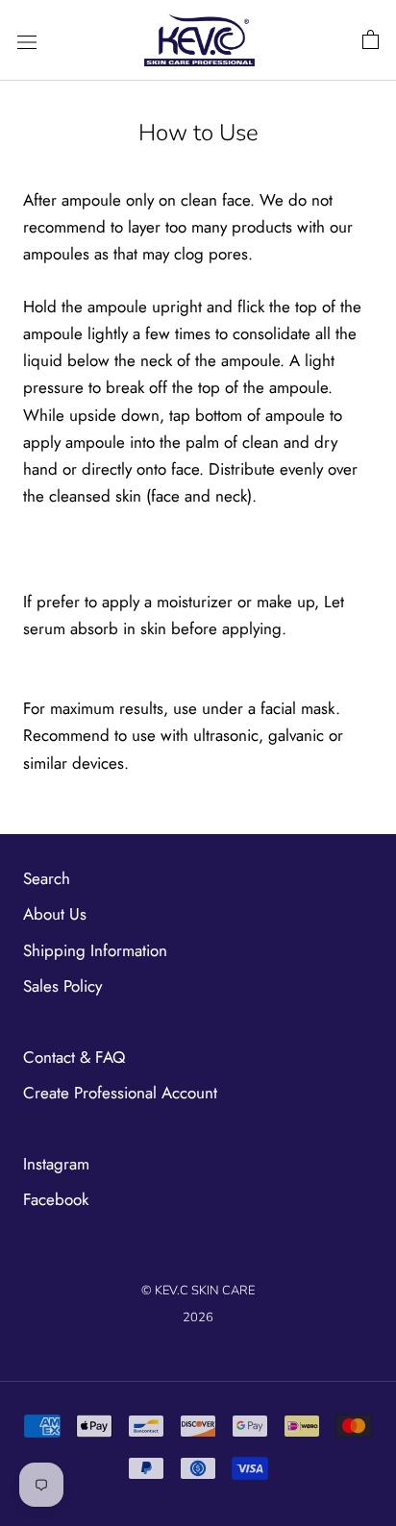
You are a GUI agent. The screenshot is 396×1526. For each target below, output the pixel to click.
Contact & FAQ (74, 1057)
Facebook (55, 1199)
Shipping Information (95, 950)
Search (46, 878)
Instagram (56, 1163)
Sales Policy (62, 985)
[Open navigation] (27, 41)
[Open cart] (370, 40)
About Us (55, 913)
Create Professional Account (120, 1092)
